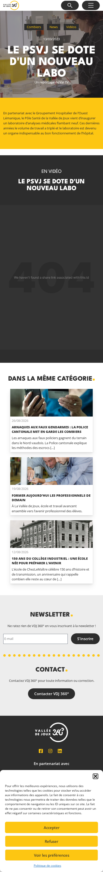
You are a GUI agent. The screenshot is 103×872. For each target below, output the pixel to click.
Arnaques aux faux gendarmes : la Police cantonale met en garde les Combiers (50, 429)
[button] (95, 776)
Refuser (51, 841)
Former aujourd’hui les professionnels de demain (51, 497)
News (54, 27)
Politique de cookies (47, 865)
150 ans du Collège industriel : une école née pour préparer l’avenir (50, 560)
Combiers (34, 27)
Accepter (52, 827)
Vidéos (71, 27)
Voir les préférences (51, 855)
